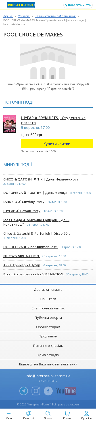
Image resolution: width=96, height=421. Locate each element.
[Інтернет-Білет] (21, 5)
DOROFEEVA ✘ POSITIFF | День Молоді (35, 192)
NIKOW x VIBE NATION (21, 256)
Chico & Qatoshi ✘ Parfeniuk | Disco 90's (36, 233)
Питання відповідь (48, 345)
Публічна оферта (48, 317)
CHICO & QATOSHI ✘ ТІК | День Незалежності (41, 179)
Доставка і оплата (48, 289)
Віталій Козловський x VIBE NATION (33, 274)
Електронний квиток (48, 308)
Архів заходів (48, 355)
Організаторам (48, 327)
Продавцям (48, 336)
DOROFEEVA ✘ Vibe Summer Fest (30, 247)
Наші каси (48, 299)
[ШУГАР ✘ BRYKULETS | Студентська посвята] (9, 124)
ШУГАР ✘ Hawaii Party (21, 210)
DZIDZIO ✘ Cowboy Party (23, 201)
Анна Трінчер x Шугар (21, 265)
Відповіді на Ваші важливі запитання (48, 364)
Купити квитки (57, 143)
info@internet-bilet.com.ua (48, 375)
